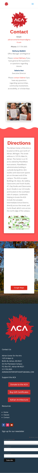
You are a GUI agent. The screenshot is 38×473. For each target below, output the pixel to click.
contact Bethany (19, 58)
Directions (19, 143)
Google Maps (19, 288)
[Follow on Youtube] (11, 425)
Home (6, 412)
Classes (6, 415)
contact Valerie (19, 78)
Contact (19, 31)
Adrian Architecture (19, 399)
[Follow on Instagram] (7, 425)
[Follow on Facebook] (3, 425)
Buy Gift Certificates (19, 392)
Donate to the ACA (19, 384)
